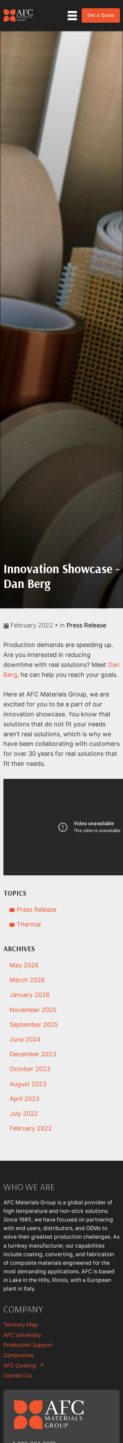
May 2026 (24, 965)
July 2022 (24, 1113)
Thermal (28, 924)
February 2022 (31, 1128)
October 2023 (30, 1068)
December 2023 (33, 1054)
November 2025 (33, 1009)
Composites (18, 1355)
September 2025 (34, 1024)
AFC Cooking (23, 1365)
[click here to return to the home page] (18, 15)
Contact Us (17, 1375)
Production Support (28, 1345)
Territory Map (20, 1324)
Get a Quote (100, 15)
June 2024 (25, 1039)
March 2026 (27, 980)
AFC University (22, 1335)
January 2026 (30, 994)
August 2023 (28, 1084)
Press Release (86, 625)
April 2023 (24, 1098)
